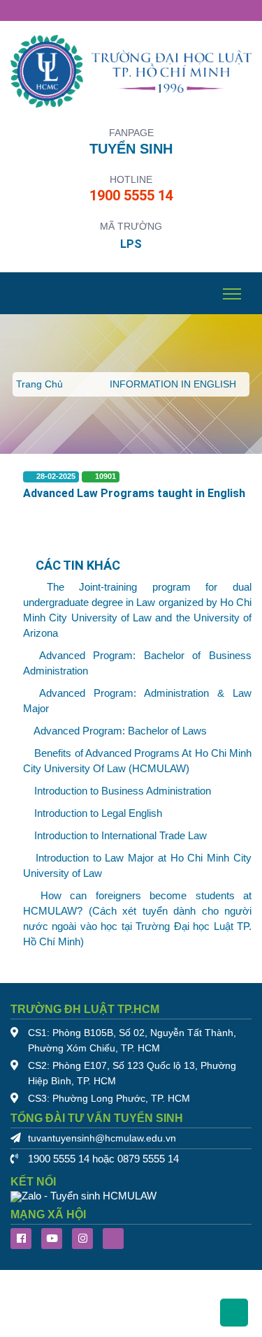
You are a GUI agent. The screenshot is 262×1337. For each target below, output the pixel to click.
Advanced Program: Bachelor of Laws (120, 731)
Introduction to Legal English (98, 813)
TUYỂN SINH (131, 148)
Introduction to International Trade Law (120, 835)
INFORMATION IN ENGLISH (173, 384)
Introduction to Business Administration (122, 791)
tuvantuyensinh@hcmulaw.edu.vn (102, 1138)
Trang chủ (39, 384)
